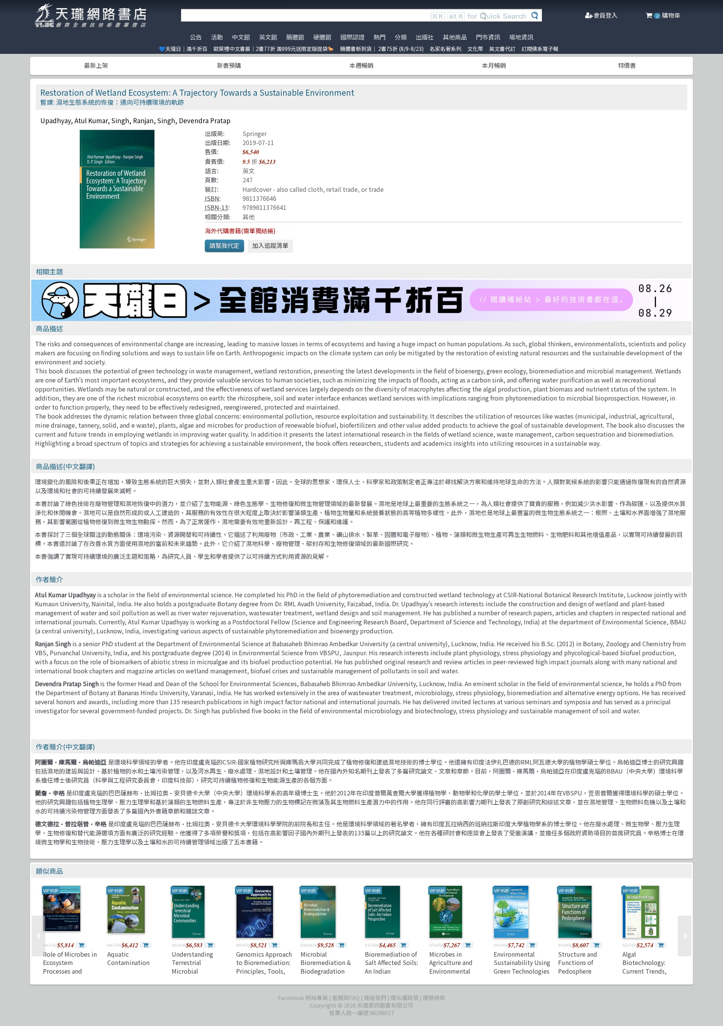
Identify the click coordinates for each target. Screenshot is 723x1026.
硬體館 (322, 36)
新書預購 (229, 65)
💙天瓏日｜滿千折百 (183, 48)
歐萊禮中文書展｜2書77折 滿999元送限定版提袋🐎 (274, 48)
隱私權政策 (404, 998)
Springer (255, 133)
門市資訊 (488, 36)
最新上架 (96, 65)
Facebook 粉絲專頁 (303, 998)
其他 (249, 216)
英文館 (268, 36)
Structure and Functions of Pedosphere (577, 963)
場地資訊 (521, 36)
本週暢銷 (361, 65)
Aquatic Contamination (128, 958)
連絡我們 (375, 998)
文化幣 (475, 48)
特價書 (627, 65)
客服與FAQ (346, 998)
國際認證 (352, 36)
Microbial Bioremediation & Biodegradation (325, 963)
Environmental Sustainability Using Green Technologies (522, 963)
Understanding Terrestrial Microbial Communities (192, 967)
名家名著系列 (445, 48)
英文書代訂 (502, 48)
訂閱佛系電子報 (540, 48)
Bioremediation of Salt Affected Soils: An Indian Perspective (391, 967)
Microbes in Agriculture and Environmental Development (451, 967)
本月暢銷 (494, 65)
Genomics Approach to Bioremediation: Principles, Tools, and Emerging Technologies (264, 971)
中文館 (241, 36)
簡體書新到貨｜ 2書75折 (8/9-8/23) (382, 48)
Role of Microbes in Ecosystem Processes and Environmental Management (70, 971)
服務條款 (434, 998)
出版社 (425, 36)
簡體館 (295, 36)
